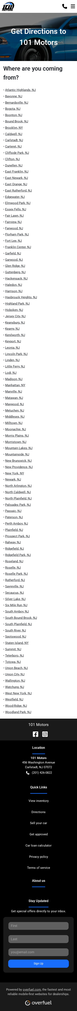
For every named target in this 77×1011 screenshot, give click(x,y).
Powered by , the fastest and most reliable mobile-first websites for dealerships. (38, 992)
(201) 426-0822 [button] (42, 773)
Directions (38, 812)
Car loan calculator (38, 845)
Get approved (39, 834)
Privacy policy (38, 857)
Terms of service (38, 868)
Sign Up (38, 963)
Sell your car (38, 823)
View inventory (39, 801)
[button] (65, 6)
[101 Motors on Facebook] (34, 733)
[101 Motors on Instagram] (43, 733)
